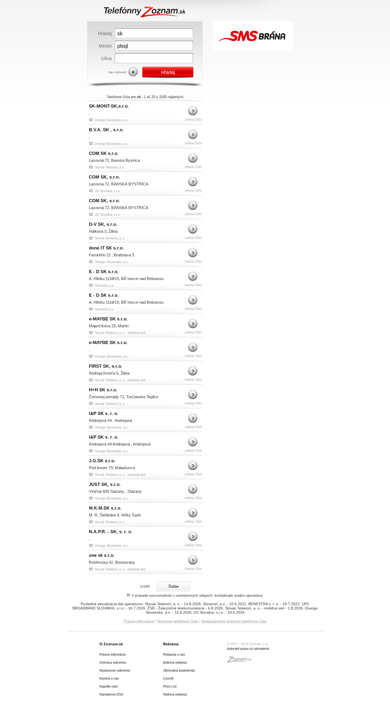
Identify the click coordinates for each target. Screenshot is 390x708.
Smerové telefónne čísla (177, 621)
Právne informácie (139, 621)
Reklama (171, 644)
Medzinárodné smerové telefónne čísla (233, 621)
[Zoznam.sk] (241, 661)
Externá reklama (175, 662)
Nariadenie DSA (111, 694)
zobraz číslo (193, 119)
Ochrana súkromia (112, 662)
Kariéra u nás (109, 678)
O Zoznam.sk (111, 644)
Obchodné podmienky (179, 670)
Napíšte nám (108, 686)
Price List (169, 686)
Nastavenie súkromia (114, 670)
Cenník (168, 678)
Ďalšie (173, 586)
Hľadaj (105, 33)
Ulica (106, 58)
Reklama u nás (174, 654)
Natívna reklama (175, 694)
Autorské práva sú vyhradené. (248, 649)
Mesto (105, 45)
